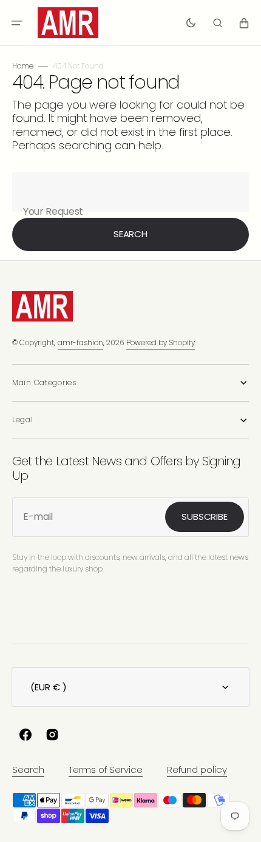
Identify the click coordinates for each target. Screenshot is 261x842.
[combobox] (130, 192)
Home (22, 66)
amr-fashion (80, 342)
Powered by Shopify (160, 342)
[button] (17, 23)
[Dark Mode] (191, 23)
